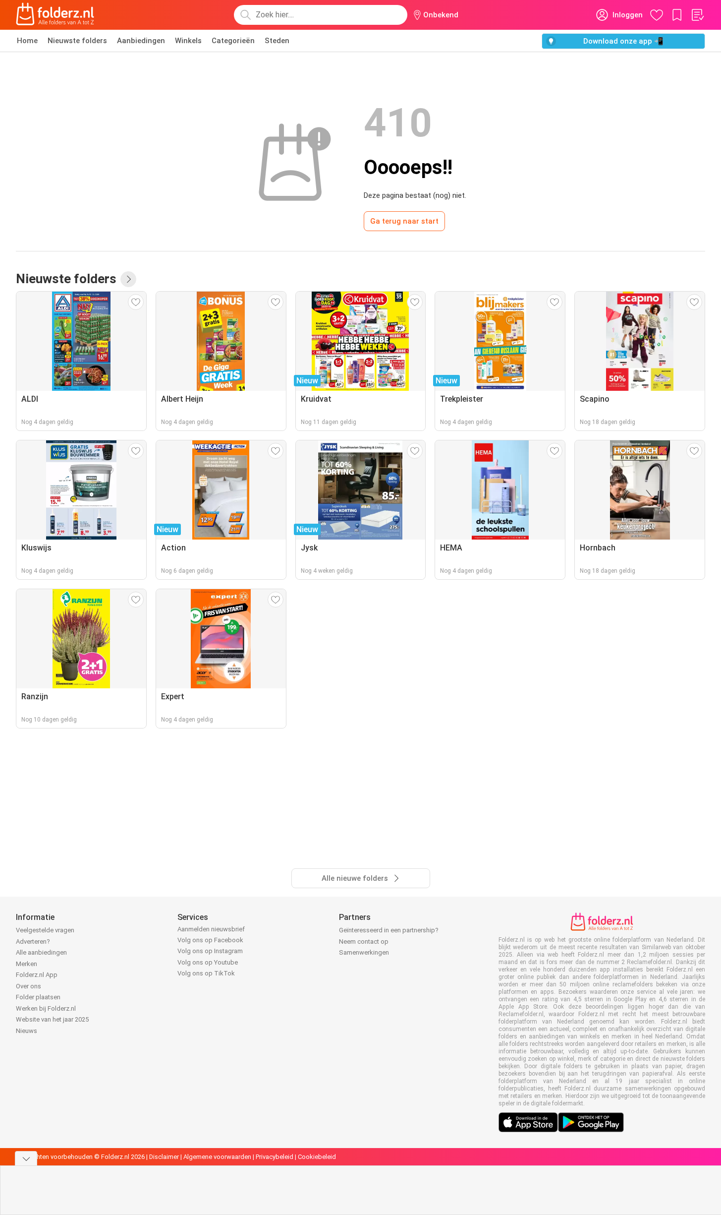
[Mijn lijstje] (697, 15)
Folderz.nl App (36, 974)
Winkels (188, 40)
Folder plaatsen (38, 997)
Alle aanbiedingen (41, 952)
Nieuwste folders (77, 40)
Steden (277, 40)
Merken (26, 964)
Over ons (28, 986)
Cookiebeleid (317, 1156)
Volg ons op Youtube (207, 962)
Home (27, 40)
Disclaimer (164, 1156)
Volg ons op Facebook (210, 940)
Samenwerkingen (364, 952)
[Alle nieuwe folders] (128, 279)
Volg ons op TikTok (206, 973)
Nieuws (26, 1030)
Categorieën (233, 40)
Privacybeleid (274, 1156)
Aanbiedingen (141, 40)
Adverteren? (33, 941)
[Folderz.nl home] (55, 14)
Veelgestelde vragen (45, 930)
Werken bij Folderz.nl (46, 1008)
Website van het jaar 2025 (52, 1019)
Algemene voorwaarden (217, 1156)
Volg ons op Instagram (210, 951)
